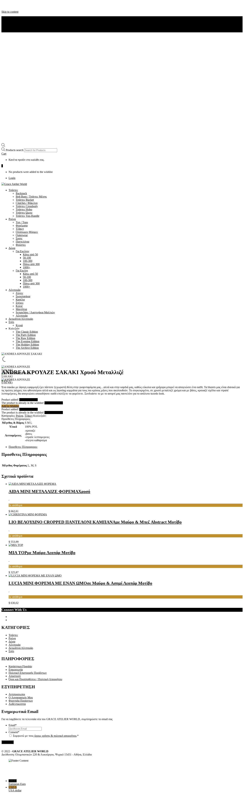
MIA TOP (42, 552)
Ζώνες (19, 293)
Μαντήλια (21, 309)
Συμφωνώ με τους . (45, 735)
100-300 (27, 260)
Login (12, 177)
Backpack (21, 193)
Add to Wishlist (10, 406)
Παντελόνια (22, 241)
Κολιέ (19, 305)
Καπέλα (20, 299)
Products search (15, 150)
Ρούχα (12, 219)
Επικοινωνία (16, 669)
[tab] (126, 447)
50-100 (27, 257)
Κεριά (19, 325)
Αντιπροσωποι (17, 694)
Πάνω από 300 (31, 264)
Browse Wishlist (28, 399)
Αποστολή (15, 676)
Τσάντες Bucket (25, 199)
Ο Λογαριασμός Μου (21, 697)
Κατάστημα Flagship (20, 666)
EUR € (17, 782)
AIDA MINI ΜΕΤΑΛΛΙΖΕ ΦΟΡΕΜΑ (49, 491)
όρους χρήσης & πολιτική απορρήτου (55, 735)
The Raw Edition (25, 338)
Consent (14, 732)
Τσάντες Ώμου (24, 212)
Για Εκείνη (22, 270)
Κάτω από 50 (30, 254)
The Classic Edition (27, 331)
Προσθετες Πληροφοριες (23, 446)
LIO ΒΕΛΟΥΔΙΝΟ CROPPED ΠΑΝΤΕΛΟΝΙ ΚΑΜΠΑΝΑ (95, 522)
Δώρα (12, 248)
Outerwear (22, 235)
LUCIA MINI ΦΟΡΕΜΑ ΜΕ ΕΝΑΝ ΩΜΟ (80, 583)
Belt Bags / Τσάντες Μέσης (31, 196)
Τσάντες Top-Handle (27, 215)
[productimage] (32, 483)
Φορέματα (22, 225)
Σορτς (19, 238)
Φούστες (21, 244)
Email (13, 725)
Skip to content (9, 11)
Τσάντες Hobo (24, 209)
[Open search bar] (3, 145)
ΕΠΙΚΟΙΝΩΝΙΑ (18, 24)
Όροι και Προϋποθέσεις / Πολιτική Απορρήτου (35, 679)
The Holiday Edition (27, 344)
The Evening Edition (27, 341)
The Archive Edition (27, 347)
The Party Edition (26, 334)
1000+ (26, 267)
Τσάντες (13, 190)
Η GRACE (15, 17)
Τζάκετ (20, 228)
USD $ (15, 789)
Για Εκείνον (22, 251)
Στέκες (19, 302)
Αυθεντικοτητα (17, 703)
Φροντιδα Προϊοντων (21, 700)
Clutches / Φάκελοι (27, 203)
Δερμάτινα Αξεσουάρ (21, 318)
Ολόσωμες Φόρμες (27, 231)
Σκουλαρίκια (23, 296)
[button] (3, 153)
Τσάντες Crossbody (27, 206)
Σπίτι (11, 322)
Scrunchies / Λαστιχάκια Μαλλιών (35, 312)
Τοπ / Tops (22, 222)
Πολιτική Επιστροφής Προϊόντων (28, 672)
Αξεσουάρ (15, 289)
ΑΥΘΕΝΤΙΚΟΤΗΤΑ (21, 21)
